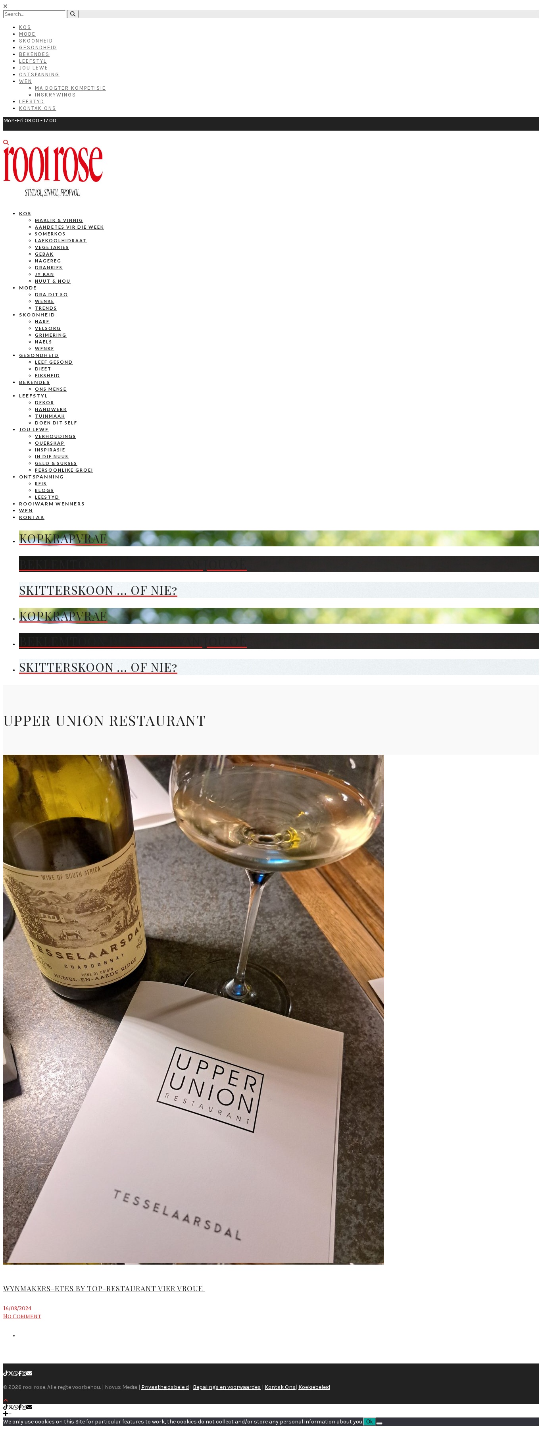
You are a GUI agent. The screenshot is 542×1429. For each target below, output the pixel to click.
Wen (25, 81)
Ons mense (51, 388)
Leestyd (31, 101)
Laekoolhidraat (61, 240)
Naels (43, 341)
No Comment (22, 1316)
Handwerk (51, 409)
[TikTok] (5, 1373)
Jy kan (44, 274)
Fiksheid (47, 375)
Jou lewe (34, 429)
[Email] (29, 1373)
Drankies (49, 267)
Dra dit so (51, 294)
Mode (27, 34)
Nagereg (48, 260)
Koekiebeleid (314, 1387)
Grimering (51, 334)
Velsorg (48, 328)
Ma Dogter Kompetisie (70, 88)
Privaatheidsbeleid (165, 1387)
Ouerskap (50, 442)
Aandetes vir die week (69, 226)
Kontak (31, 517)
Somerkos (50, 233)
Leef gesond (54, 361)
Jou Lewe (33, 68)
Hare (42, 321)
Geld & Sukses (56, 463)
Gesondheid (38, 47)
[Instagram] (24, 1373)
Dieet (43, 368)
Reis (41, 483)
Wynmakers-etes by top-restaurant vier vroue (104, 1288)
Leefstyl (33, 61)
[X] (10, 1373)
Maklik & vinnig (59, 220)
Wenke (44, 301)
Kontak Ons (37, 108)
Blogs (44, 490)
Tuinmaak (50, 415)
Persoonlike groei (64, 469)
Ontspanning (39, 74)
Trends (46, 307)
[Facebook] (20, 1373)
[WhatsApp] (15, 1373)
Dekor (44, 402)
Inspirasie (50, 449)
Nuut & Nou (53, 280)
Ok (369, 1422)
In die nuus (52, 456)
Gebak (44, 253)
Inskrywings (55, 95)
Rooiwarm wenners (52, 504)
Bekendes (34, 54)
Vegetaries (52, 247)
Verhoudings (55, 436)
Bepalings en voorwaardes (227, 1387)
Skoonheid (36, 41)
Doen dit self (56, 422)
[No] (379, 1423)
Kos (25, 27)
